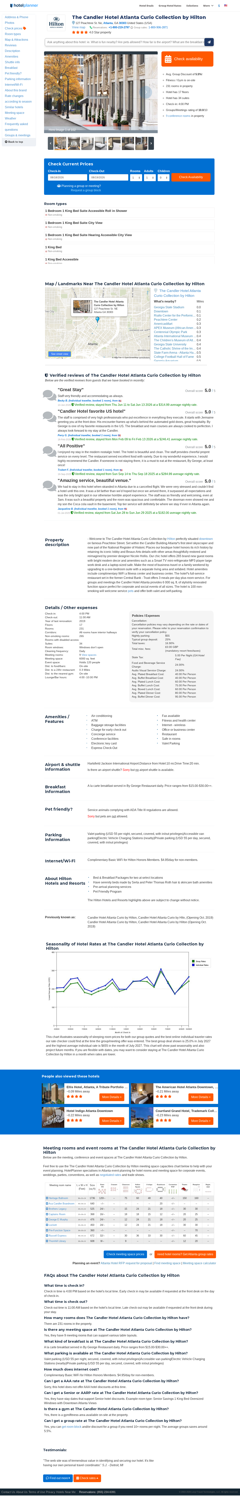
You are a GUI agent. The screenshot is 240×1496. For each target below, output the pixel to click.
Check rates (87, 1478)
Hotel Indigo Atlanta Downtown (90, 1111)
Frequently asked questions (16, 126)
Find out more (59, 1478)
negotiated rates (110, 1174)
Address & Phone (16, 17)
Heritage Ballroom (58, 1198)
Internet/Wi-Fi (14, 84)
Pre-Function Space (59, 1230)
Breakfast (11, 67)
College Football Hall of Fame (174, 356)
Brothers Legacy (57, 1208)
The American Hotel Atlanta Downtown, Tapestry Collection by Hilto (187, 1087)
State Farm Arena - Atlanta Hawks (176, 352)
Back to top (15, 141)
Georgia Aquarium (166, 360)
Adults (148, 171)
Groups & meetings (17, 135)
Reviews (10, 45)
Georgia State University (170, 344)
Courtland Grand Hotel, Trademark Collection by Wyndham (187, 1111)
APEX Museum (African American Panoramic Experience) (192, 327)
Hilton (171, 538)
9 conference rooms (178, 115)
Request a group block (86, 190)
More (206, 5)
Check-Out (96, 171)
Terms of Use (36, 1492)
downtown (206, 538)
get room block (71, 1426)
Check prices (14, 28)
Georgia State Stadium (169, 307)
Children (164, 171)
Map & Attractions (16, 39)
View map (78, 27)
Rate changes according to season (18, 98)
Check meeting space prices (125, 1254)
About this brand (16, 90)
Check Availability (191, 177)
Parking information (18, 79)
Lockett (52, 1225)
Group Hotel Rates (170, 5)
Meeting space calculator (199, 1263)
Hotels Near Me (66, 1492)
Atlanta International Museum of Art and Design (185, 336)
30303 (122, 23)
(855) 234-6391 (106, 1492)
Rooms (135, 171)
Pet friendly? (13, 73)
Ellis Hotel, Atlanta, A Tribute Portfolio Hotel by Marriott (98, 1087)
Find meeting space (167, 1263)
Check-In (54, 171)
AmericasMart (163, 323)
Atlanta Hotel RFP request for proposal (126, 1263)
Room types (13, 34)
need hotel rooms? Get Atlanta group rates (185, 1254)
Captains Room (56, 1214)
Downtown (161, 311)
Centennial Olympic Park (170, 332)
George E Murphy (58, 1219)
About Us (22, 1492)
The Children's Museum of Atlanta (176, 340)
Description (12, 51)
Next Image (146, 92)
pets (131, 591)
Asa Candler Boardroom (61, 1203)
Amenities (11, 56)
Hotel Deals (146, 5)
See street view (59, 354)
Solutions (192, 5)
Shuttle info (12, 62)
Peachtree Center (165, 319)
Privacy (50, 1492)
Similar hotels (14, 107)
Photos (9, 22)
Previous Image (56, 92)
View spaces (89, 654)
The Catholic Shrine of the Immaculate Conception (187, 348)
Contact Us (8, 1492)
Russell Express (57, 1235)
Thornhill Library (57, 1241)
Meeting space (14, 112)
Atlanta (108, 23)
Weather (10, 118)
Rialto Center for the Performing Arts (178, 315)
